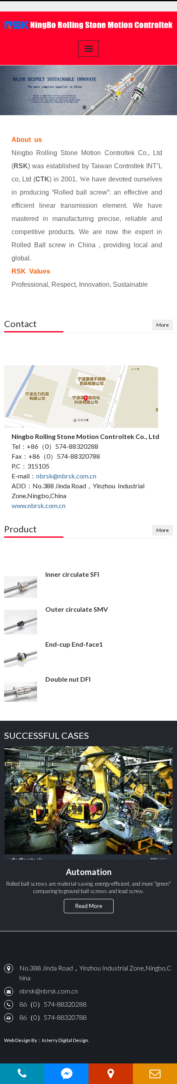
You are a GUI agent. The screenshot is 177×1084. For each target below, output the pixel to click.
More (162, 325)
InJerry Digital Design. (65, 1040)
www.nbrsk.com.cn (38, 505)
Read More (88, 906)
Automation (89, 872)
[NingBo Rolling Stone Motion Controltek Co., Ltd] (88, 25)
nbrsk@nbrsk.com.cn (66, 476)
